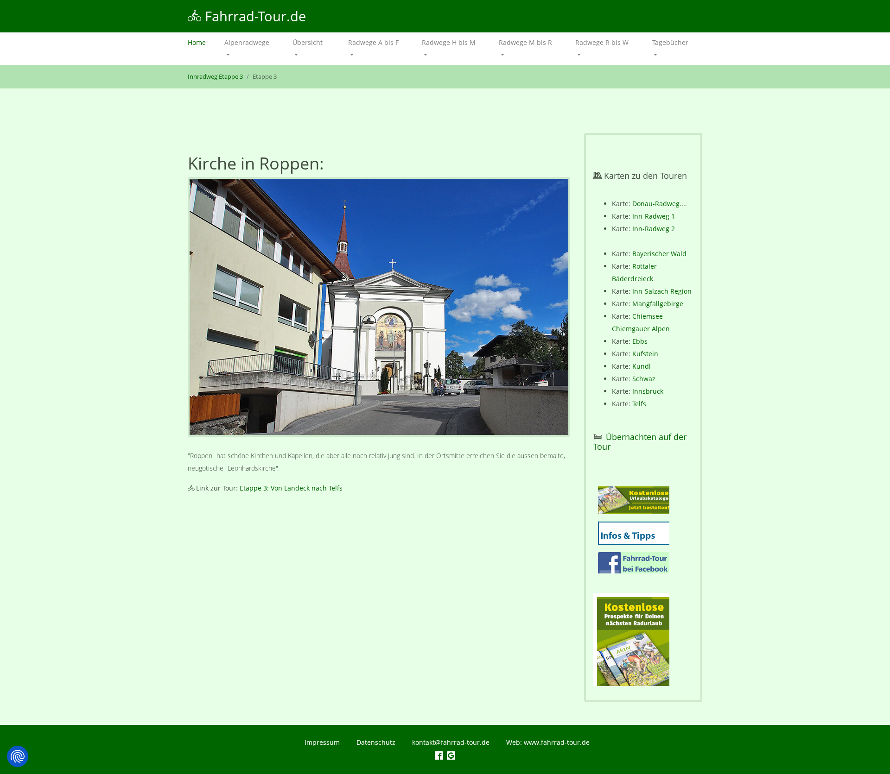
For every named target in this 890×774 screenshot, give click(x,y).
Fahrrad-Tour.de (253, 16)
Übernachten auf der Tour (640, 442)
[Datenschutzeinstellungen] (17, 756)
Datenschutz (375, 742)
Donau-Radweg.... (659, 203)
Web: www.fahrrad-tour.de (548, 742)
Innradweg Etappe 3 (215, 77)
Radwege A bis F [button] (373, 42)
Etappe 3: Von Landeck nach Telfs (291, 488)
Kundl (641, 366)
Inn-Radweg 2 (653, 228)
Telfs (639, 403)
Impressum (322, 742)
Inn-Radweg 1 (653, 216)
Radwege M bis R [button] (525, 42)
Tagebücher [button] (670, 42)
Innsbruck (647, 391)
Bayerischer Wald (659, 253)
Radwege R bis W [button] (602, 42)
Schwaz (643, 378)
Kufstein (645, 353)
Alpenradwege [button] (246, 42)
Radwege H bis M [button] (449, 42)
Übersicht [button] (307, 42)
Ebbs (640, 341)
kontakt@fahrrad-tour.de (451, 742)
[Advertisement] (379, 579)
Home (201, 42)
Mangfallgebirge (657, 303)
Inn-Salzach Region (662, 291)
